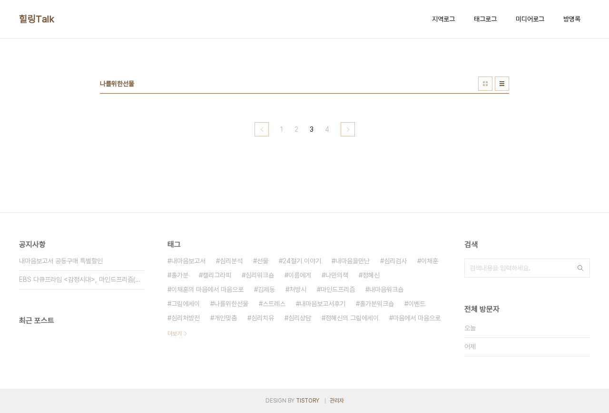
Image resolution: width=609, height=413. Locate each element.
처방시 (297, 289)
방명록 (571, 19)
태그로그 (485, 19)
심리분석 (231, 261)
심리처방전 (185, 318)
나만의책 (336, 275)
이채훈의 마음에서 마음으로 (207, 289)
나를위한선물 (231, 303)
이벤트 (416, 303)
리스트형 (502, 84)
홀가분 (179, 275)
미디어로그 (530, 19)
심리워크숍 (260, 275)
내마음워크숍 (386, 289)
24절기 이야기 (302, 261)
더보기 (174, 333)
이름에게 (299, 275)
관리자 (337, 400)
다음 (348, 129)
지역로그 (443, 19)
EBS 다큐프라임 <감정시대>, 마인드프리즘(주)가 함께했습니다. (82, 279)
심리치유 (262, 318)
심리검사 (395, 261)
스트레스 (274, 303)
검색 (580, 268)
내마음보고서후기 (322, 303)
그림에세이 (185, 303)
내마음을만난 (352, 261)
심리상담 (299, 318)
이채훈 (429, 261)
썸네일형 (485, 84)
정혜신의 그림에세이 (352, 318)
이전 (262, 129)
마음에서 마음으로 (417, 318)
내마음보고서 (188, 261)
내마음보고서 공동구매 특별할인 (61, 261)
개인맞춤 (225, 318)
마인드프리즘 (338, 289)
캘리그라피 (217, 275)
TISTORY (307, 400)
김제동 (266, 289)
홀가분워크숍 (377, 303)
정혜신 (371, 275)
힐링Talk (36, 19)
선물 (262, 261)
